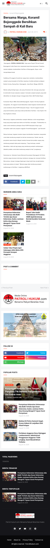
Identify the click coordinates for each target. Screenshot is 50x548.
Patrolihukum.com (32, 544)
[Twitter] (22, 182)
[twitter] (20, 529)
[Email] (33, 182)
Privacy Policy (28, 540)
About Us (17, 540)
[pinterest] (35, 529)
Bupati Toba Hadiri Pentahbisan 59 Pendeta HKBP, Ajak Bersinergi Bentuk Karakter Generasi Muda (35, 217)
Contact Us (39, 540)
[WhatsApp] (28, 182)
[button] (3, 4)
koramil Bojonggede (17, 13)
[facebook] (15, 529)
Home (5, 13)
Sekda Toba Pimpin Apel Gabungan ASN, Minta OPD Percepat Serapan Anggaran (13, 251)
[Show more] (38, 182)
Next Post (43, 288)
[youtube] (25, 529)
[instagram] (30, 529)
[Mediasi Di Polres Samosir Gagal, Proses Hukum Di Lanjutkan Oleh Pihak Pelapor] (10, 424)
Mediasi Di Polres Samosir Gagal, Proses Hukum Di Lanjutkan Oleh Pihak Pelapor (31, 423)
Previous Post (8, 288)
